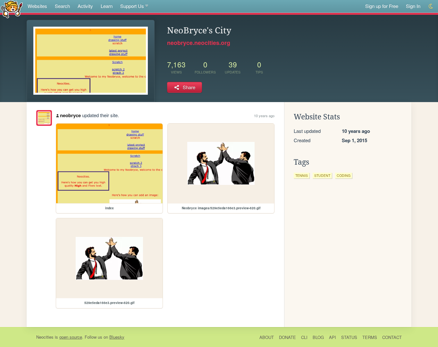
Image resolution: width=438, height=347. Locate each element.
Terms (369, 337)
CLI (304, 337)
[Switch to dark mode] (431, 6)
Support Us (132, 6)
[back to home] (11, 8)
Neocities (45, 337)
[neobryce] (44, 118)
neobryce (70, 115)
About (266, 337)
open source (70, 337)
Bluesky (116, 337)
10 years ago (264, 115)
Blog (318, 337)
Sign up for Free (381, 6)
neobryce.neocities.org (198, 43)
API (332, 337)
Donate (287, 337)
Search (62, 6)
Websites (37, 6)
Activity (85, 6)
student (322, 175)
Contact (392, 337)
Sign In (413, 6)
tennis (301, 175)
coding (343, 175)
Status (349, 337)
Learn (107, 6)
